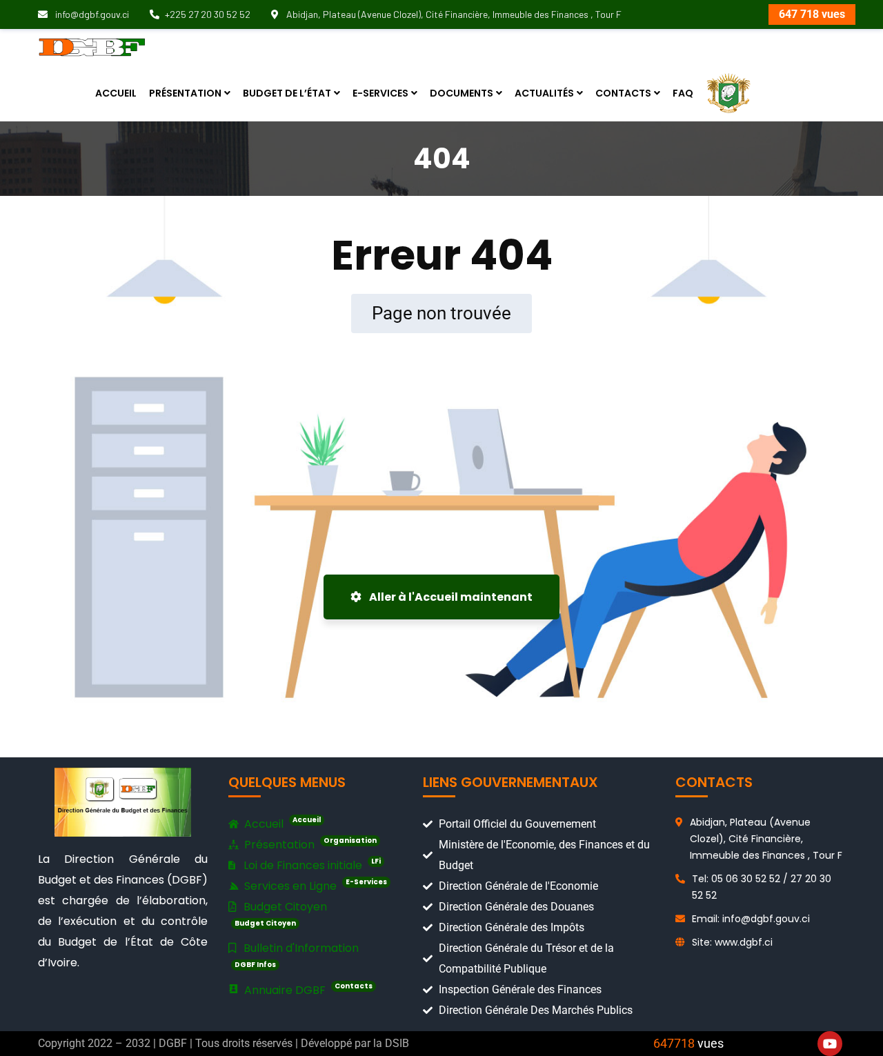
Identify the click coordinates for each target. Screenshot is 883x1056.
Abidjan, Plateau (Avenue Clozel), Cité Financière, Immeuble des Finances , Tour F (453, 14)
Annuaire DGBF (307, 989)
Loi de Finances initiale (311, 864)
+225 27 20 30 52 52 (207, 14)
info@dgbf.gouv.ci (91, 14)
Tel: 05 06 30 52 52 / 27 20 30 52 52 (761, 887)
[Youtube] (829, 1043)
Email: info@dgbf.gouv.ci (751, 919)
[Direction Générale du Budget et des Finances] (92, 46)
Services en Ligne (314, 885)
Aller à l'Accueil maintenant (450, 597)
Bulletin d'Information (297, 955)
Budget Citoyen (281, 913)
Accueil (281, 823)
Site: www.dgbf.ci (732, 942)
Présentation (309, 844)
